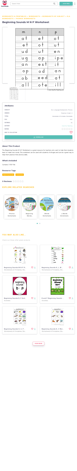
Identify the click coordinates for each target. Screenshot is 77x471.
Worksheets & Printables (14, 16)
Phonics (70, 110)
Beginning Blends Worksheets (29, 215)
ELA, (52, 110)
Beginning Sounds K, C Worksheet (55, 329)
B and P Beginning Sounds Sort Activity (57, 298)
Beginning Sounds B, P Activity (16, 298)
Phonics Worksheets (25, 19)
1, (71, 113)
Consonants (19, 174)
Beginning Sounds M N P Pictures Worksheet (21, 267)
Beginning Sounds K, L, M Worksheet (56, 267)
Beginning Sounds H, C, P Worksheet (18, 329)
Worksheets (34, 16)
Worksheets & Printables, (59, 116)
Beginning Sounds (8, 174)
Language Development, (61, 110)
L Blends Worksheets (64, 215)
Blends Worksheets (47, 215)
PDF (71, 119)
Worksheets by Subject (53, 16)
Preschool (63, 113)
